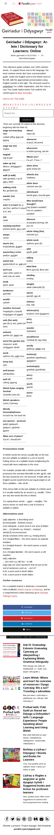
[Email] (41, 819)
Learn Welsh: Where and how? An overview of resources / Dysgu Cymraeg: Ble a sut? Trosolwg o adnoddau (37, 684)
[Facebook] (7, 819)
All (4, 104)
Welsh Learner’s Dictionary (30, 589)
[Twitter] (12, 819)
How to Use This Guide (13, 99)
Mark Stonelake (25, 93)
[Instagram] (30, 819)
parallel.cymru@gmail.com (27, 829)
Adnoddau (23, 58)
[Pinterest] (24, 819)
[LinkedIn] (18, 819)
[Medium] (35, 819)
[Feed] (47, 819)
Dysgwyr (31, 58)
